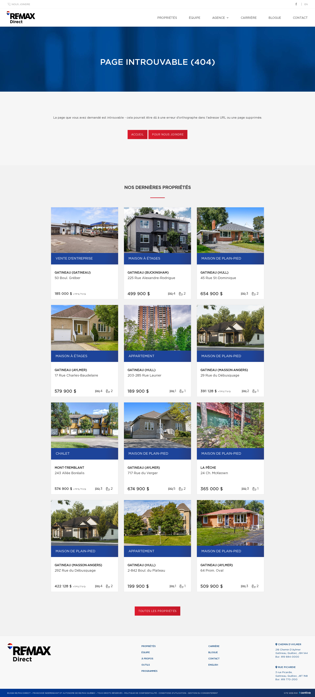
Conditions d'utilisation (172, 693)
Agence (218, 17)
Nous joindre (21, 4)
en (306, 4)
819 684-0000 (290, 657)
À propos (147, 659)
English (213, 665)
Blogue (275, 17)
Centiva (305, 693)
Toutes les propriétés (157, 611)
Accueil (137, 134)
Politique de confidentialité (140, 693)
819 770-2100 (289, 679)
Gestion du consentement (203, 693)
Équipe (194, 17)
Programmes (149, 671)
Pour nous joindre (168, 134)
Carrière (249, 17)
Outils (145, 665)
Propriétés (167, 17)
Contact (300, 17)
